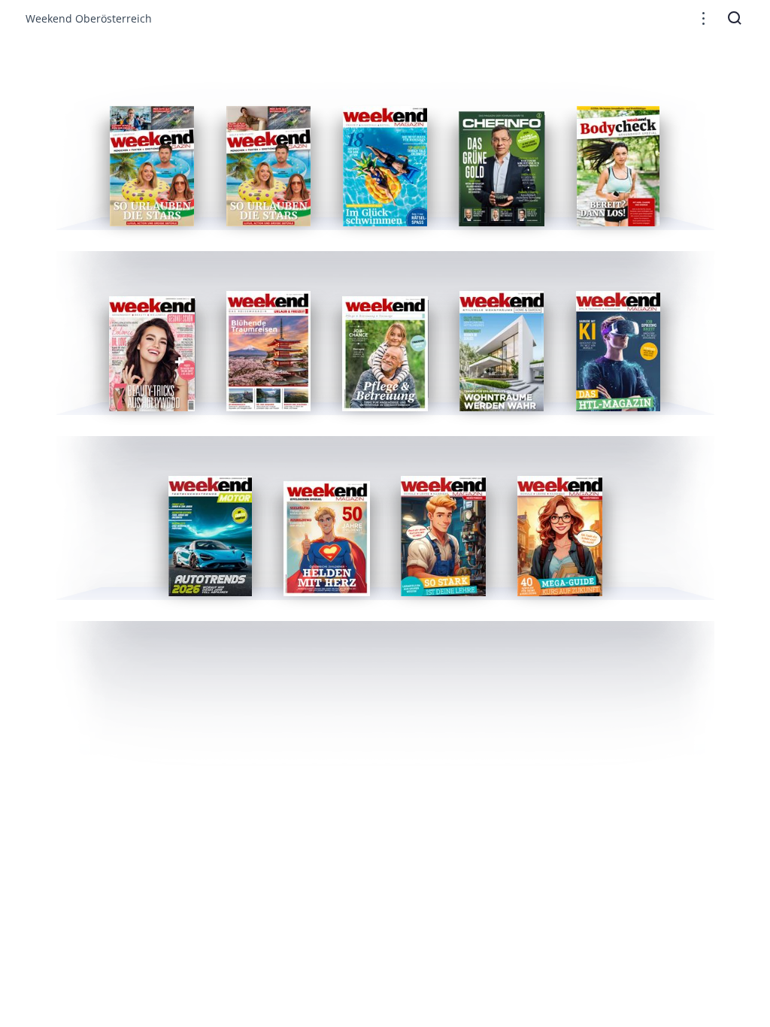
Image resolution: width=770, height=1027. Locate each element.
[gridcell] (152, 166)
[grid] (385, 338)
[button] (703, 18)
